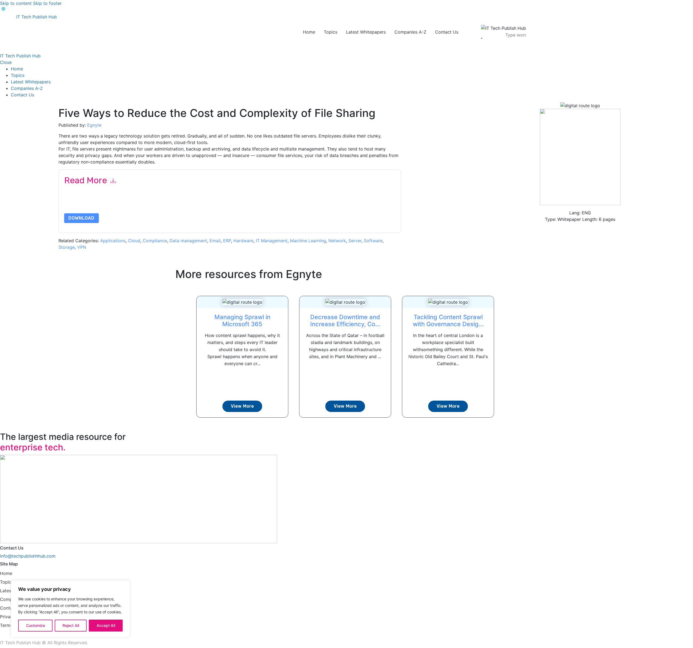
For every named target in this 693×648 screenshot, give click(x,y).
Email (215, 240)
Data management (188, 240)
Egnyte (94, 125)
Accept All (106, 625)
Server (354, 240)
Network (337, 240)
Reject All (71, 625)
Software (373, 240)
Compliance (155, 240)
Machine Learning (308, 240)
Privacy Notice (228, 206)
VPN (81, 247)
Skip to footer (47, 3)
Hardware (243, 240)
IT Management (271, 240)
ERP (227, 240)
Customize (35, 625)
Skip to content (16, 3)
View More (242, 406)
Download (81, 218)
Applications (113, 240)
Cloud (134, 240)
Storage (66, 247)
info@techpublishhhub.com (27, 556)
